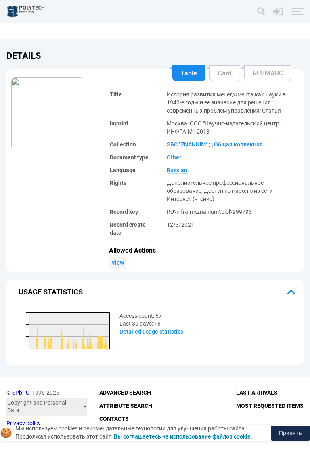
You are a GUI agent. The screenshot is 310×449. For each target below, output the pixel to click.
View (117, 262)
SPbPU (20, 392)
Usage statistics (51, 292)
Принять (290, 433)
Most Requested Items (270, 406)
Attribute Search (125, 406)
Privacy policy (23, 423)
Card (225, 73)
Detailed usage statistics (151, 331)
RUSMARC (268, 73)
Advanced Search (125, 392)
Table (189, 73)
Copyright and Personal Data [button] (36, 406)
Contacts (114, 419)
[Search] (261, 11)
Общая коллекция (238, 144)
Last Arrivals (257, 392)
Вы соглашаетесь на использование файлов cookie (182, 436)
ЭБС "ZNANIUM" (187, 144)
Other (174, 157)
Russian (177, 170)
